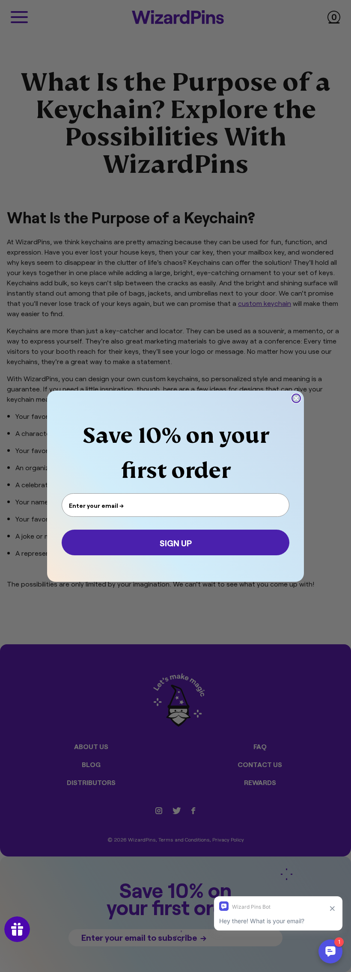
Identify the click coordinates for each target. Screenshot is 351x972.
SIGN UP (176, 542)
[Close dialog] (296, 398)
